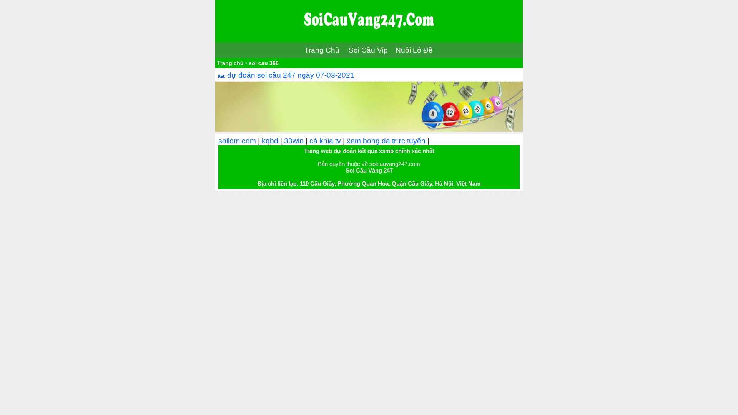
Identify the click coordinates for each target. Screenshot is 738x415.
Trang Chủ (321, 50)
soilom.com (237, 141)
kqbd (270, 141)
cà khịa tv (325, 141)
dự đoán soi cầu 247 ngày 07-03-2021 (290, 75)
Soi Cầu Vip (368, 50)
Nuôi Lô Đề (414, 50)
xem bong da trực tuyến (386, 141)
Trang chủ (230, 63)
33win (294, 141)
